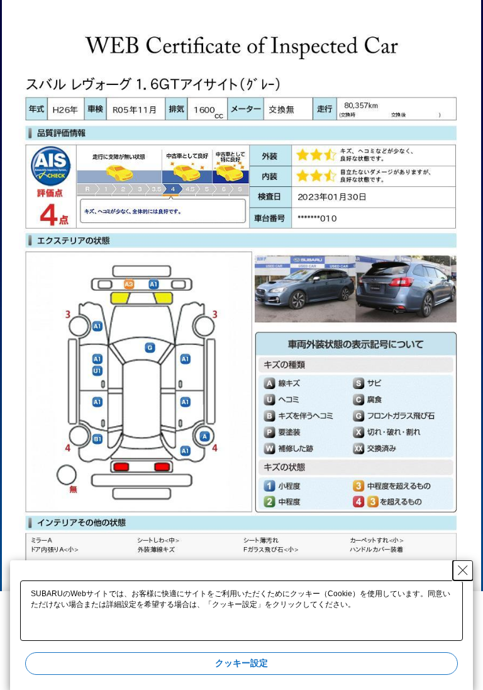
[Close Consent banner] (463, 570)
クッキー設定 (241, 663)
